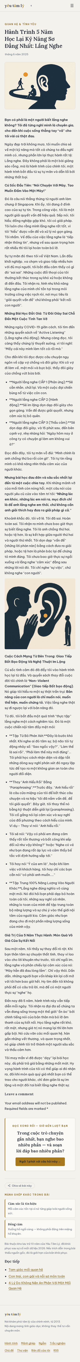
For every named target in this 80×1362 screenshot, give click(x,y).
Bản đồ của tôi (40, 1350)
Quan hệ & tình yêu (20, 24)
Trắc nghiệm (57, 1343)
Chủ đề (9, 1350)
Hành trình (11, 1343)
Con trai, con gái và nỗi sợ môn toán (37, 1276)
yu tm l (14, 5)
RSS (56, 1350)
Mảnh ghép (28, 1343)
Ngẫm (42, 1343)
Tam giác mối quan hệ (26, 1270)
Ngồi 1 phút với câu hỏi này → (40, 1161)
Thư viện (22, 1350)
